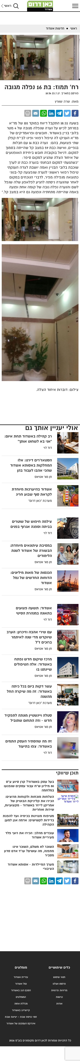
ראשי (7, 5)
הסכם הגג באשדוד (21, 990)
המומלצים (21, 997)
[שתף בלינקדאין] (51, 113)
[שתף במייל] (35, 113)
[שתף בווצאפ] (43, 113)
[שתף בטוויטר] (67, 113)
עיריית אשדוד (21, 977)
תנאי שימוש (59, 977)
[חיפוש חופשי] (16, 6)
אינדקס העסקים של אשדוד (20, 1023)
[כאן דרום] (40, 6)
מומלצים (21, 967)
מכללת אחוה (21, 1004)
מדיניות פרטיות (59, 990)
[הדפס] (27, 113)
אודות (59, 1004)
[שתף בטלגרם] (59, 113)
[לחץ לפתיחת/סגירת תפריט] (74, 6)
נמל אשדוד (21, 984)
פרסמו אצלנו (59, 984)
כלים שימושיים (59, 967)
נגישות (59, 997)
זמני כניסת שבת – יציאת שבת (21, 1017)
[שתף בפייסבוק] (75, 113)
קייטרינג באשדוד (21, 1010)
